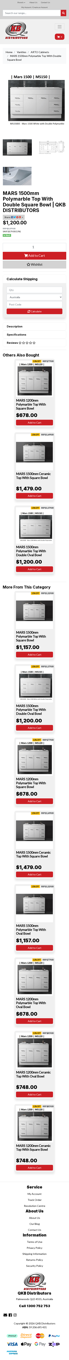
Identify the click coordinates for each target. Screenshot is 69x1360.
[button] (34, 265)
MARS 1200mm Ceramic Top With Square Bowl (33, 1148)
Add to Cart (36, 255)
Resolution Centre (34, 1205)
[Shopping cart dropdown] (60, 37)
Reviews (13, 342)
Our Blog (34, 1223)
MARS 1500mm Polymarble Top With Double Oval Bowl (31, 551)
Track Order (35, 1199)
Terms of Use (34, 1241)
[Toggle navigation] (59, 26)
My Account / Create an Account (34, 7)
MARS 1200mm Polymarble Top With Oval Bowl (31, 1003)
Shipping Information (34, 1253)
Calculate (36, 311)
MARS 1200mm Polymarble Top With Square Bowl (31, 404)
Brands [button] (20, 2)
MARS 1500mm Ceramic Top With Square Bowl (33, 476)
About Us (33, 2)
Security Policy (34, 1265)
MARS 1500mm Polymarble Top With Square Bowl (31, 636)
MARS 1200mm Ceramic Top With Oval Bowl (33, 1074)
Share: (7, 217)
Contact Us (45, 2)
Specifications (16, 334)
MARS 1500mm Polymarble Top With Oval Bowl (31, 929)
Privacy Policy (34, 1247)
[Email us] (5, 1315)
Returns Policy (34, 1259)
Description (14, 326)
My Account (35, 1193)
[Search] (63, 13)
